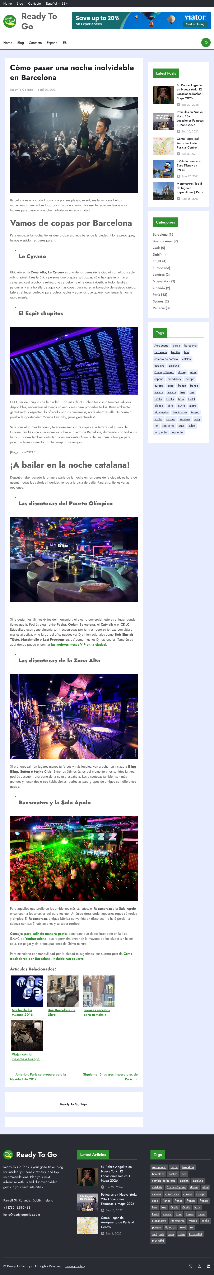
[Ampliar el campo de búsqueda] (206, 42)
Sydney (158, 301)
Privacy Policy (75, 1266)
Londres (159, 274)
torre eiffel (160, 432)
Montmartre (161, 412)
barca (176, 345)
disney (182, 372)
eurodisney (174, 379)
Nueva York (161, 281)
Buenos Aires (163, 241)
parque (170, 419)
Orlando (159, 288)
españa (158, 379)
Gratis (158, 399)
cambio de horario (166, 359)
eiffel (193, 372)
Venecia (159, 308)
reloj (197, 419)
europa (190, 379)
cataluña (159, 365)
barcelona (190, 345)
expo (171, 386)
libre (170, 406)
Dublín (157, 254)
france (182, 386)
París (156, 294)
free (182, 392)
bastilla (175, 352)
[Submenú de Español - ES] (67, 4)
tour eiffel (177, 432)
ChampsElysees (164, 372)
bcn (186, 352)
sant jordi (168, 426)
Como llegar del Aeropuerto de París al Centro (188, 143)
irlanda (158, 406)
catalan (186, 359)
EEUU (157, 261)
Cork (156, 247)
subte (192, 426)
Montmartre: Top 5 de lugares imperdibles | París (190, 188)
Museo (195, 412)
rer (156, 426)
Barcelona (160, 234)
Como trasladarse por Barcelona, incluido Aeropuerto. (71, 956)
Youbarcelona (35, 938)
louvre (181, 406)
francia (158, 392)
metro (192, 406)
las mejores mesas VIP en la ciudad (78, 644)
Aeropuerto (161, 345)
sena (181, 426)
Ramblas (185, 419)
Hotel (191, 399)
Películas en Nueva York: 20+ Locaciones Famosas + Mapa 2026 (190, 118)
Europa (158, 267)
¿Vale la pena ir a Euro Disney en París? (188, 165)
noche (158, 419)
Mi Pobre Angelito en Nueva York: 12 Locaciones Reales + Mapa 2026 (190, 91)
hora (181, 399)
